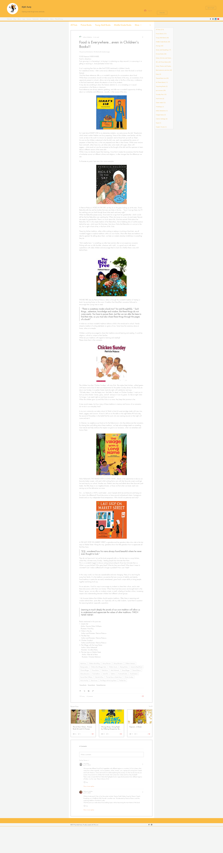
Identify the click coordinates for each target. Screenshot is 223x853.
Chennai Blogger (84, 670)
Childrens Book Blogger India (98, 667)
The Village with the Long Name (108, 680)
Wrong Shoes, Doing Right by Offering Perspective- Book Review (111, 728)
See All (150, 706)
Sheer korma (94, 680)
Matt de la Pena (99, 677)
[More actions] (143, 37)
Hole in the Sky (84, 680)
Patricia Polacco (137, 670)
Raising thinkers (124, 667)
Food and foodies (122, 673)
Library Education (118, 663)
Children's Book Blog (94, 663)
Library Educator (107, 663)
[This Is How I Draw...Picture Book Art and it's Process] (83, 717)
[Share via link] (93, 691)
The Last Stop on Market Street (114, 677)
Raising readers (84, 667)
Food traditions (96, 673)
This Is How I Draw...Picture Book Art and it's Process (82, 728)
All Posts (74, 25)
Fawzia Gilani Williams (86, 677)
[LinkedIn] (215, 19)
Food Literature (134, 673)
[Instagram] (213, 19)
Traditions (113, 673)
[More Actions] (143, 764)
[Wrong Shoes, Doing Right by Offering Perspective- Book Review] (111, 717)
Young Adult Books (103, 25)
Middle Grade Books (122, 25)
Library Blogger (126, 670)
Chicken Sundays (129, 677)
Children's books (113, 667)
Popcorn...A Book (135, 727)
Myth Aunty (26, 7)
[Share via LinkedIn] (88, 691)
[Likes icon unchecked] (84, 782)
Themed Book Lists (100, 685)
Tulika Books (105, 670)
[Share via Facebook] (80, 691)
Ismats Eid (105, 673)
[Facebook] (210, 19)
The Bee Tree (122, 680)
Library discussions (85, 673)
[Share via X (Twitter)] (84, 691)
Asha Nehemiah (115, 670)
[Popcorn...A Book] (139, 717)
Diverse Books (91, 685)
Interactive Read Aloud (136, 667)
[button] (150, 25)
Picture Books (86, 25)
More (137, 25)
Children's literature (130, 663)
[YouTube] (218, 19)
